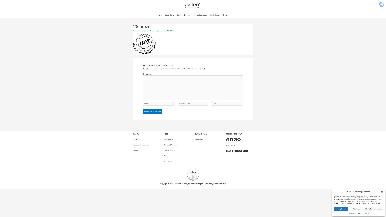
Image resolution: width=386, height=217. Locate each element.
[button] (382, 192)
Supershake (169, 15)
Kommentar (147, 74)
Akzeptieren (341, 209)
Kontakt (225, 15)
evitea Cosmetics (200, 15)
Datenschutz (168, 150)
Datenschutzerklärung (355, 213)
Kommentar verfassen (140, 31)
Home (160, 15)
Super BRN (181, 15)
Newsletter (199, 139)
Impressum (366, 213)
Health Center (215, 15)
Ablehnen (356, 209)
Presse (135, 150)
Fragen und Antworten (141, 145)
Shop (189, 15)
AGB (165, 156)
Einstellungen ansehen (373, 209)
